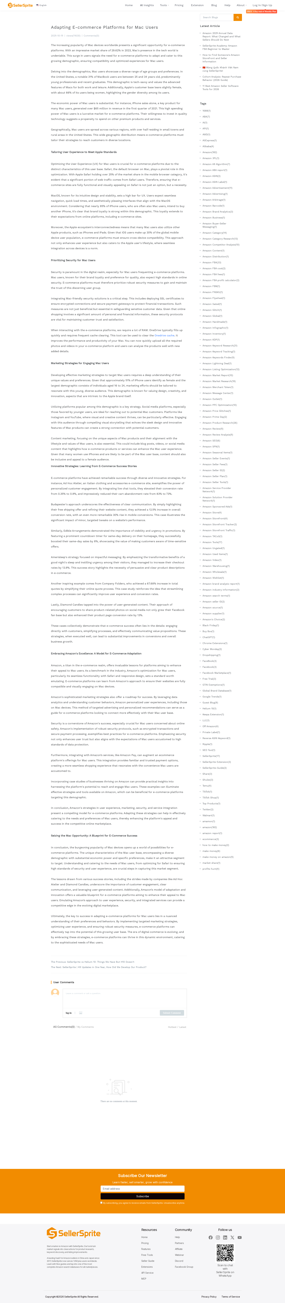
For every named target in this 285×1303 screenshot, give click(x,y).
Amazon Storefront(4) (215, 518)
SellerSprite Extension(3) (217, 762)
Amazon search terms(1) (216, 595)
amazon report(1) (212, 833)
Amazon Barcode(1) (213, 205)
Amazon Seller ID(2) (214, 470)
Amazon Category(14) (215, 232)
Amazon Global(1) (212, 316)
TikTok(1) (207, 791)
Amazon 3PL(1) (211, 158)
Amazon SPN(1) (211, 446)
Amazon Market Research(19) (219, 381)
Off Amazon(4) (211, 726)
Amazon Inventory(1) (214, 333)
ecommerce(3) (211, 839)
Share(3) (207, 773)
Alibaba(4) (208, 146)
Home (129, 5)
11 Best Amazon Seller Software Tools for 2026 (220, 88)
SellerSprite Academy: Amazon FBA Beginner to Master (220, 47)
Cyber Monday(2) (212, 649)
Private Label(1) (211, 732)
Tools (163, 5)
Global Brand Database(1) (217, 690)
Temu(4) (207, 785)
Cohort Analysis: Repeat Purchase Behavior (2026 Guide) (222, 78)
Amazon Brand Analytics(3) (218, 211)
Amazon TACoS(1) (212, 536)
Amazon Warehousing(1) (216, 566)
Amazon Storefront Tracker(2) (220, 524)
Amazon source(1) (213, 607)
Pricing (179, 5)
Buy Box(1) (208, 631)
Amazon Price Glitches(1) (217, 411)
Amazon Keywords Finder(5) (219, 357)
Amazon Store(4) (212, 512)
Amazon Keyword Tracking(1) (219, 351)
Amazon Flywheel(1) (214, 298)
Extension (197, 5)
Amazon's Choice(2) (214, 619)
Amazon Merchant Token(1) (218, 387)
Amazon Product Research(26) (220, 422)
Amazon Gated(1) (212, 304)
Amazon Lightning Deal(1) (217, 363)
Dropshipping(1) (212, 655)
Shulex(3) (208, 779)
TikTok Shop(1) (211, 797)
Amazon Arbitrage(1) (214, 199)
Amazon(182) (210, 152)
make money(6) (211, 851)
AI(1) (205, 122)
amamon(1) (209, 821)
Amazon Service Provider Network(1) (217, 490)
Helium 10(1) (209, 708)
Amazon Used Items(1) (215, 554)
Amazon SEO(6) (211, 440)
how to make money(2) (216, 845)
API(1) (206, 128)
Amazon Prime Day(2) (215, 417)
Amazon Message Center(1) (218, 393)
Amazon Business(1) (214, 217)
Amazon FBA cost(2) (214, 268)
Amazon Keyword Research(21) (220, 345)
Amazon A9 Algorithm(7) (216, 164)
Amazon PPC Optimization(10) (220, 405)
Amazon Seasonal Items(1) (217, 452)
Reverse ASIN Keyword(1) (216, 738)
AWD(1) (206, 134)
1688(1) (207, 110)
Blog (214, 5)
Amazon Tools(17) (212, 542)
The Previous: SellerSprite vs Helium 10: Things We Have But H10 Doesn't (92, 962)
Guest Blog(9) (210, 702)
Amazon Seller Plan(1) (215, 476)
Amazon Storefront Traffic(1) (219, 530)
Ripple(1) (207, 744)
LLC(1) (206, 720)
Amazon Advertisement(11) (217, 188)
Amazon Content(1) (213, 250)
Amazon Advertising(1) (215, 194)
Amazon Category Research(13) (220, 238)
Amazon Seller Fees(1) (215, 464)
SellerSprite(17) (211, 756)
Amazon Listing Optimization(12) (221, 369)
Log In (257, 5)
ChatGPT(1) (209, 637)
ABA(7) (206, 116)
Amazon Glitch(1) (212, 310)
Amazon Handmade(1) (215, 322)
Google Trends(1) (212, 696)
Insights (147, 5)
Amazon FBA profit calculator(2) (221, 280)
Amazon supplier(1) (213, 613)
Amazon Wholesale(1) (215, 572)
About (241, 5)
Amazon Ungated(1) (214, 548)
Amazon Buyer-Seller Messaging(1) (214, 225)
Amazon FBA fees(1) (214, 274)
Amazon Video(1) (212, 560)
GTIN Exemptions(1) (214, 684)
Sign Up (267, 5)
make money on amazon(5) (218, 857)
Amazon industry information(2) (221, 589)
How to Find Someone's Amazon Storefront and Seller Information (221, 58)
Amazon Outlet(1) (212, 399)
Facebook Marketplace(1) (217, 673)
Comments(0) (91, 35)
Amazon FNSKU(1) (213, 292)
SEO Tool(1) (209, 750)
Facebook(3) (210, 667)
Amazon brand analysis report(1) (221, 583)
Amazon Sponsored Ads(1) (217, 506)
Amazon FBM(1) (211, 286)
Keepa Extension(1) (213, 714)
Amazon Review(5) (213, 428)
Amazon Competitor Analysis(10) (221, 244)
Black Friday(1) (211, 625)
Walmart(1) (209, 815)
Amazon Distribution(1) (216, 256)
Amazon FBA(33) (212, 262)
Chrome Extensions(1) (215, 643)
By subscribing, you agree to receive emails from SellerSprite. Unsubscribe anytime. (144, 1203)
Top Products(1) (211, 803)
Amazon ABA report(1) (215, 170)
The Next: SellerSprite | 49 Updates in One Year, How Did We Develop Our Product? (98, 967)
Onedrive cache (164, 335)
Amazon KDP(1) (211, 339)
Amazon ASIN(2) (212, 176)
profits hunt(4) (211, 869)
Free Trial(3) (209, 678)
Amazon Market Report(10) (218, 375)
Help (227, 5)
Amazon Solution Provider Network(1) (218, 499)
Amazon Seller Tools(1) (215, 482)
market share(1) (211, 863)
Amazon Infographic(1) (215, 327)
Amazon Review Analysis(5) (218, 434)
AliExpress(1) (210, 140)
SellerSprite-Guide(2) (215, 768)
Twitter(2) (208, 809)
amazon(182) (210, 827)
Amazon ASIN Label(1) (215, 182)
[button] (41, 5)
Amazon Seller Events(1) (216, 458)
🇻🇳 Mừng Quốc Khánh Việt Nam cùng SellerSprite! (220, 69)
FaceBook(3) (210, 661)
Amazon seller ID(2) (214, 601)
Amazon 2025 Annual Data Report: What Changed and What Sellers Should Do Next (221, 36)
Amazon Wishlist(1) (213, 578)
